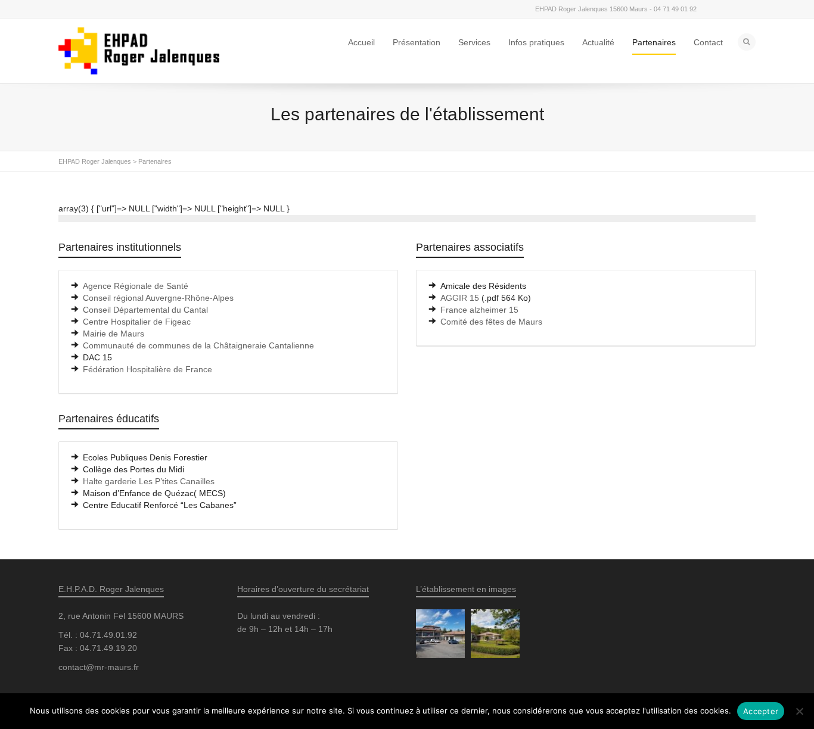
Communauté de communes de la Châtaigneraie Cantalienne (198, 345)
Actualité (598, 42)
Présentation (416, 42)
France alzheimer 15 (479, 309)
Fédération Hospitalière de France (147, 369)
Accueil (361, 42)
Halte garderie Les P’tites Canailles (149, 481)
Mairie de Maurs (113, 333)
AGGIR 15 (459, 298)
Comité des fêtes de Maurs (491, 321)
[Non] (799, 711)
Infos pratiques (536, 42)
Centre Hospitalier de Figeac (137, 321)
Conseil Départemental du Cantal (145, 309)
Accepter (760, 711)
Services (474, 42)
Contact (708, 42)
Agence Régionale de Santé (135, 286)
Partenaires (654, 42)
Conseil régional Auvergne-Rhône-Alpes (158, 298)
